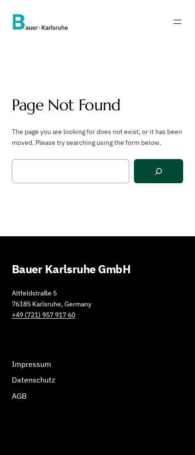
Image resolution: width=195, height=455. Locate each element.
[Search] (158, 171)
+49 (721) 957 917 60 (43, 314)
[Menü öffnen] (177, 21)
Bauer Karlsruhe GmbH (71, 269)
